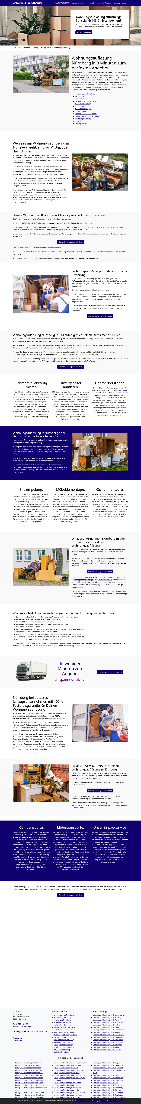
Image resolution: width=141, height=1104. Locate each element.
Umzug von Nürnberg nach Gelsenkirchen (70, 1063)
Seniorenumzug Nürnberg (64, 1032)
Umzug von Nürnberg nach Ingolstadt (108, 1068)
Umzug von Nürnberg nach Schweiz (107, 1050)
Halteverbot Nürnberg (62, 1025)
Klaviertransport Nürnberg (64, 1027)
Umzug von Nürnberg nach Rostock (68, 1095)
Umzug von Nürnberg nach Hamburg (29, 1085)
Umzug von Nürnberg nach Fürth (106, 1075)
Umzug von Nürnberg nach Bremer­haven (109, 1097)
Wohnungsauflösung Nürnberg (66, 1035)
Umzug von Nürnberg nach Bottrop (107, 1090)
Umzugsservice (46, 47)
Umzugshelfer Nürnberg (63, 1045)
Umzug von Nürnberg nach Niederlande (108, 1035)
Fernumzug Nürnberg (62, 1020)
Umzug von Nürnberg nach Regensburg (108, 1063)
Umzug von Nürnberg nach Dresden (29, 1078)
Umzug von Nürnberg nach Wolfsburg (108, 1087)
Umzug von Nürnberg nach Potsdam (29, 1080)
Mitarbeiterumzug (105, 580)
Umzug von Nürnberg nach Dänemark (108, 1042)
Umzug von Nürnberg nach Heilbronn (108, 1080)
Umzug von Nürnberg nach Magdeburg (69, 1075)
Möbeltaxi (83, 104)
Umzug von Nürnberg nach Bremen (29, 1073)
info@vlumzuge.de (25, 1026)
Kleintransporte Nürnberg (64, 1040)
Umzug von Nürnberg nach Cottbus (29, 1075)
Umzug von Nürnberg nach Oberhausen (69, 1092)
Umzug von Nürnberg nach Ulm (105, 1083)
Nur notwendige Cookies (96, 1101)
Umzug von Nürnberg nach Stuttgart (29, 1083)
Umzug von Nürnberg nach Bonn (27, 1065)
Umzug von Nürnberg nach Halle (66, 1073)
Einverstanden (80, 1101)
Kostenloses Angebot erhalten (70, 242)
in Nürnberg (81, 223)
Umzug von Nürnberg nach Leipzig (28, 1070)
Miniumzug (76, 299)
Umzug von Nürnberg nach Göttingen (108, 1092)
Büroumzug (79, 106)
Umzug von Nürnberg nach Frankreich (108, 1037)
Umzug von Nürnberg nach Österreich (108, 1040)
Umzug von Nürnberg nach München (29, 1092)
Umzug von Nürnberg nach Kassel (67, 1097)
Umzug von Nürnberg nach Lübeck (67, 1087)
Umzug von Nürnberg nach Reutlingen (108, 1095)
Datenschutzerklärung (114, 1101)
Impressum (17, 1038)
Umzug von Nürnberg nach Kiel (66, 1068)
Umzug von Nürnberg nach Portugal (107, 1045)
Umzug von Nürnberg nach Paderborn (108, 1065)
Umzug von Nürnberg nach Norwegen (108, 1017)
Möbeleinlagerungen (83, 109)
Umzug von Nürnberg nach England (107, 1027)
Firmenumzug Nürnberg (63, 1022)
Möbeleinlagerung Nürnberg (65, 1030)
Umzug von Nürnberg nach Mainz (67, 1085)
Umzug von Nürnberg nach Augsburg (29, 1097)
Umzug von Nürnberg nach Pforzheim (108, 1085)
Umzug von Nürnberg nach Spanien (107, 1047)
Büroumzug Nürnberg (62, 1017)
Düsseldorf (36, 497)
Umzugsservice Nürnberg (64, 1015)
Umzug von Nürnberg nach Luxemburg (108, 1015)
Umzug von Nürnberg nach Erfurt (67, 1090)
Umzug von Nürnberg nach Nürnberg (29, 1095)
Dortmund (122, 390)
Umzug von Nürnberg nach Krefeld (67, 1083)
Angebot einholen (84, 32)
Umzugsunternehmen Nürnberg (27, 3)
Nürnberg (83, 118)
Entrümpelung (105, 796)
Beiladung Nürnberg (62, 1050)
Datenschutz (18, 1040)
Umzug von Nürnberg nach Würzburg (108, 1078)
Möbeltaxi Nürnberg (62, 1042)
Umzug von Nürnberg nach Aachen (67, 1065)
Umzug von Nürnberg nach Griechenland (109, 1030)
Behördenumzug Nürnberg (64, 1047)
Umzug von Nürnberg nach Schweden (108, 1022)
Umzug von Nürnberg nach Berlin (28, 1063)
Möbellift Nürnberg (61, 1052)
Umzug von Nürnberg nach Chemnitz (68, 1070)
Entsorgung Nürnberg (62, 1037)
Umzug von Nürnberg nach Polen (106, 1020)
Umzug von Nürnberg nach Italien (106, 1032)
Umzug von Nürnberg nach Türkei (106, 1025)
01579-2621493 (22, 1024)
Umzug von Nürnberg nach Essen (28, 1068)
